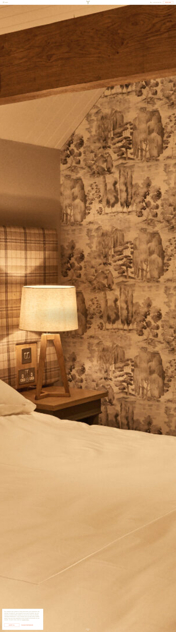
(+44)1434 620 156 (156, 2)
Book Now (168, 2)
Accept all (12, 625)
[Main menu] (5, 2)
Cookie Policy (25, 619)
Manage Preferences (27, 625)
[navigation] (88, 2)
